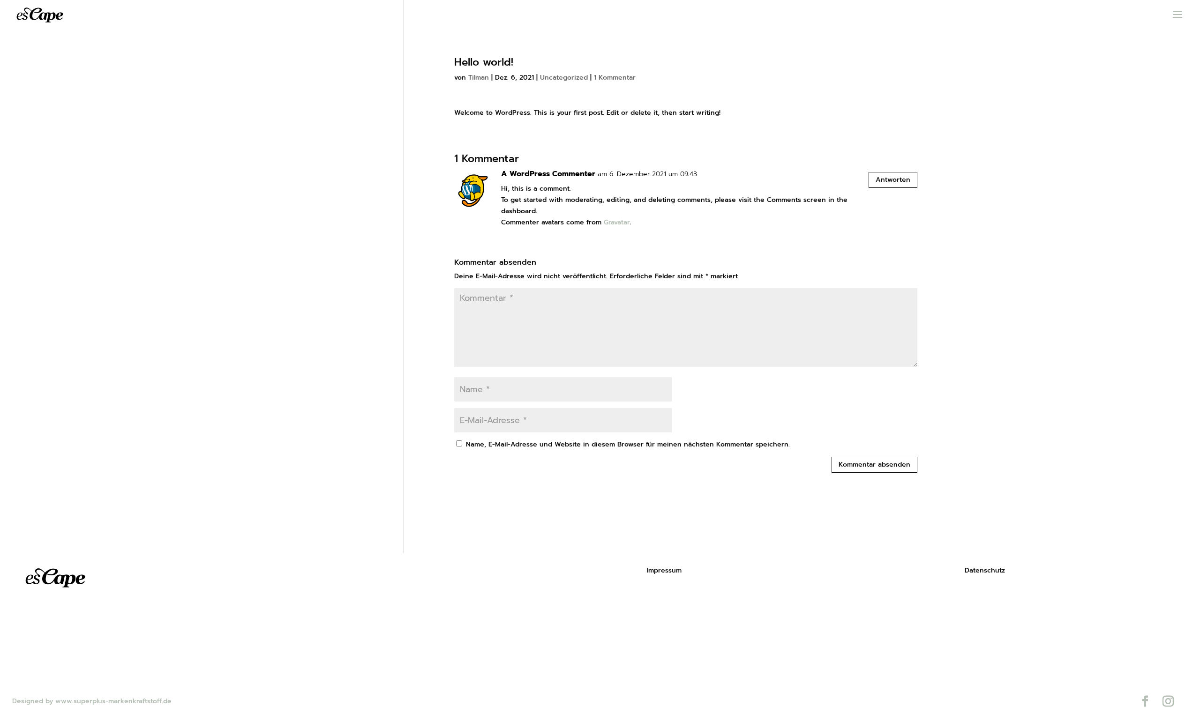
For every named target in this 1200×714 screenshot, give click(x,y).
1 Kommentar (615, 77)
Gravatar (617, 222)
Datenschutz (985, 570)
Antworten (893, 180)
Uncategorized (564, 77)
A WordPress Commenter (548, 174)
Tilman (478, 77)
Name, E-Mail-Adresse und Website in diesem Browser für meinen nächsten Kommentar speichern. (628, 444)
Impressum (664, 570)
